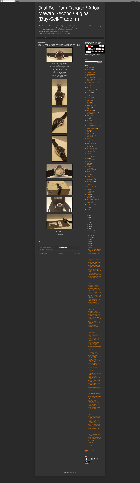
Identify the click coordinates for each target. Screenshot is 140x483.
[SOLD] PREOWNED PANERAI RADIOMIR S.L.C (94, 405)
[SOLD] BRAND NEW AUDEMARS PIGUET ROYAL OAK (93, 282)
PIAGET (88, 174)
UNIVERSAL (89, 197)
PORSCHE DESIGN (91, 176)
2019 (88, 219)
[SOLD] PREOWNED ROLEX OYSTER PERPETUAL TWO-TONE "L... (94, 430)
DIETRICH (89, 115)
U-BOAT (88, 196)
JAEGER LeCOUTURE (92, 143)
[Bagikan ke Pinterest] (66, 247)
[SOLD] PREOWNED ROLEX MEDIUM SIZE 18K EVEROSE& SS (94, 365)
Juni (89, 241)
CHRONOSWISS (90, 105)
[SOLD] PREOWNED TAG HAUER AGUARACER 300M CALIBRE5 (93, 344)
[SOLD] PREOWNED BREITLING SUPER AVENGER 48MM (93, 327)
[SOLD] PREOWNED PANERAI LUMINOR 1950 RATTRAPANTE (94, 385)
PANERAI (43, 249)
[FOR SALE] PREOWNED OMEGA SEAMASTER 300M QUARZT (95, 259)
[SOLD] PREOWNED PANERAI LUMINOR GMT (94, 381)
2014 (88, 228)
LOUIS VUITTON (90, 153)
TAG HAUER (89, 191)
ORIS (88, 164)
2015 (88, 226)
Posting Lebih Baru (43, 253)
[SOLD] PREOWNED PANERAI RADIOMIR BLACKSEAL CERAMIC (94, 389)
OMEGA (88, 163)
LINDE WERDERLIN (91, 148)
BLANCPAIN (89, 92)
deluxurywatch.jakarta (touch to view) (57, 31)
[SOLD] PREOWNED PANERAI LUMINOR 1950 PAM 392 (94, 315)
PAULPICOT (89, 171)
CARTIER (89, 100)
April (89, 245)
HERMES (89, 136)
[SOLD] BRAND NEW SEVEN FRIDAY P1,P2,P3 (94, 300)
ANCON (88, 80)
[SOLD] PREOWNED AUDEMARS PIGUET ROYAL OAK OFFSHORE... (94, 401)
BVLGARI (89, 99)
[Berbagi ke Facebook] (64, 247)
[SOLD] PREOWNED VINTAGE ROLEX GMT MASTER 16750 (94, 335)
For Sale (61, 38)
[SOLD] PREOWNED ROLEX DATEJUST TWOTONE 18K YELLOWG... (94, 339)
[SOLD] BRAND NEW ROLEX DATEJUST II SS (94, 293)
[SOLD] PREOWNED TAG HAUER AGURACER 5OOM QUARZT (94, 318)
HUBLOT (89, 140)
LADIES (88, 146)
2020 (88, 217)
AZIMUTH (89, 84)
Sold (51, 249)
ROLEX (88, 183)
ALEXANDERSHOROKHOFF (93, 79)
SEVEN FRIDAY (90, 186)
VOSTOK (89, 206)
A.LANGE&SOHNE (91, 72)
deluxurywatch (90, 450)
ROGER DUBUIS (90, 181)
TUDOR (88, 194)
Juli (89, 239)
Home (38, 38)
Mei (89, 243)
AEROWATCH (90, 75)
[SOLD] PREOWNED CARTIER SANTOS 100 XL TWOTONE (95, 438)
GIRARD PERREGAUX (92, 128)
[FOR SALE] (89, 67)
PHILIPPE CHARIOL (91, 173)
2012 (88, 447)
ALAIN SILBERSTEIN (91, 77)
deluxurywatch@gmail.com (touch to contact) (56, 33)
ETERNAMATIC (90, 120)
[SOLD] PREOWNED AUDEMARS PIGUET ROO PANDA (94, 322)
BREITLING (89, 97)
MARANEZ (89, 155)
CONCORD (89, 107)
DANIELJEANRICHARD (92, 112)
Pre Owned (53, 38)
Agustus (90, 237)
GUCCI (88, 131)
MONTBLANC (90, 159)
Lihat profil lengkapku (90, 453)
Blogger (74, 472)
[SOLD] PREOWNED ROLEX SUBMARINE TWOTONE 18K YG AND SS (94, 425)
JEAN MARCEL (90, 145)
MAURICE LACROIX (91, 156)
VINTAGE (89, 202)
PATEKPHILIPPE (90, 169)
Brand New (45, 38)
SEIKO (88, 184)
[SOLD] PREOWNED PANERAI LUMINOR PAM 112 (94, 263)
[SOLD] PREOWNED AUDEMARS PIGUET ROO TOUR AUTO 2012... (94, 360)
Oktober (89, 234)
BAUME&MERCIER (91, 89)
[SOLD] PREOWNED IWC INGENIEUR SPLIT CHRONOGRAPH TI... (93, 352)
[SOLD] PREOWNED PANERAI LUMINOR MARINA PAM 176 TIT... (94, 266)
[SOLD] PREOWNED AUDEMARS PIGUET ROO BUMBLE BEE (94, 331)
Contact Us (75, 38)
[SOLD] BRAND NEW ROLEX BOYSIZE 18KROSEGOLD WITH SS (94, 296)
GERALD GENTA (90, 127)
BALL (88, 87)
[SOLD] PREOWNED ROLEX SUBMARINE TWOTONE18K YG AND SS (94, 421)
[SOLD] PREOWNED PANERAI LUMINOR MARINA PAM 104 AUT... (94, 417)
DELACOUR (89, 113)
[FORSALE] (89, 69)
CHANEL (89, 102)
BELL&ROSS (89, 90)
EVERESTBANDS (91, 122)
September (90, 235)
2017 (88, 222)
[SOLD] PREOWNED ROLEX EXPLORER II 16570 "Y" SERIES (94, 255)
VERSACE (89, 201)
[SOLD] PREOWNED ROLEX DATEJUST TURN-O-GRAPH (94, 397)
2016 (88, 224)
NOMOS (88, 161)
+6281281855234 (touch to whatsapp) (60, 29)
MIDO (88, 158)
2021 (88, 215)
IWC (87, 141)
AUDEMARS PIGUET (91, 82)
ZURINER (89, 209)
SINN (88, 188)
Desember (90, 230)
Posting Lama (77, 253)
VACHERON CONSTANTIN (93, 199)
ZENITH (88, 207)
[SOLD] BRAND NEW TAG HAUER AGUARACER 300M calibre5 (93, 304)
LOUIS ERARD (90, 151)
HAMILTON (89, 133)
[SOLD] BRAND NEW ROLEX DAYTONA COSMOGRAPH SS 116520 (94, 289)
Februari (90, 440)
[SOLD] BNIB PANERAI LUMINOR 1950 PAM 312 (94, 312)
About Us (67, 38)
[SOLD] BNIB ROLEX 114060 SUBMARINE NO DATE (94, 286)
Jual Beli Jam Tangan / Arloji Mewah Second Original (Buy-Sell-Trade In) (68, 13)
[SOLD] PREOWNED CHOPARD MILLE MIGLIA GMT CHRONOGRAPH (94, 434)
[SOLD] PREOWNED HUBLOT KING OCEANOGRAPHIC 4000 (94, 250)
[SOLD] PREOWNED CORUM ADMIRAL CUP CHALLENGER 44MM (94, 409)
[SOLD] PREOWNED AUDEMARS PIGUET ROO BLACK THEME (94, 373)
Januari (89, 442)
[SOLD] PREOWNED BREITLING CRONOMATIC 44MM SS (94, 369)
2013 (88, 445)
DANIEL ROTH (90, 110)
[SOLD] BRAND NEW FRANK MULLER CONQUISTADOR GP (94, 393)
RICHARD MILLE (90, 179)
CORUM (88, 108)
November (90, 232)
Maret (89, 247)
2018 (88, 220)
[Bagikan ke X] (63, 247)
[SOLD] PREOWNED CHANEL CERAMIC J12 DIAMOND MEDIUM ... (94, 348)
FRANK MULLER (90, 123)
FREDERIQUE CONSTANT (93, 125)
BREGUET (89, 95)
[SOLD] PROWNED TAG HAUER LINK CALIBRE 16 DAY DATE (94, 270)
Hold (88, 138)
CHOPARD (89, 103)
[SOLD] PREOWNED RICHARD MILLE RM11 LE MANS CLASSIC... (94, 356)
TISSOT (88, 192)
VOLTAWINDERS (90, 204)
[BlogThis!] (61, 247)
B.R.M (88, 85)
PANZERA (89, 168)
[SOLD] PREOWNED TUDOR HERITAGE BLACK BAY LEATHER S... (94, 278)
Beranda (61, 253)
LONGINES (89, 150)
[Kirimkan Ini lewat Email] (60, 247)
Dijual (88, 117)
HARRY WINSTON (91, 135)
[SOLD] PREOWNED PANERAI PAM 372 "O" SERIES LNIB (94, 274)
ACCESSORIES (90, 74)
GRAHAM (89, 130)
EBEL (88, 118)
